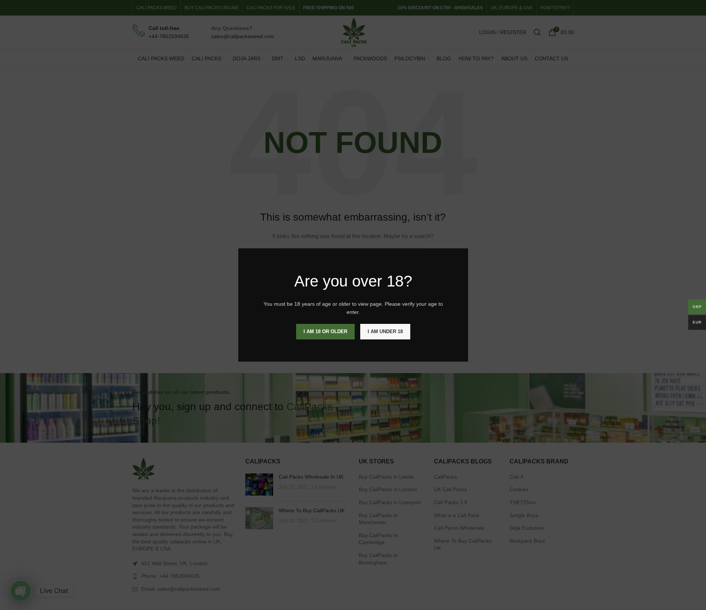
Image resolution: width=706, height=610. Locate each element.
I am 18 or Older (325, 331)
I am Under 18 (385, 331)
